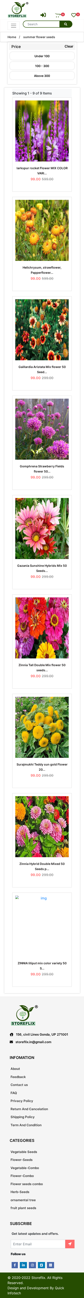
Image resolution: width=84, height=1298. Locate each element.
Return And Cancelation (29, 1109)
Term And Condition (26, 1125)
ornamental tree (23, 1200)
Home (12, 37)
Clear (69, 46)
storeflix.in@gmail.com (33, 1042)
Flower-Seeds (22, 1160)
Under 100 (42, 56)
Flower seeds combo (27, 1184)
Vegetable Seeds (24, 1152)
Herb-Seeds (20, 1192)
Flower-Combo (22, 1176)
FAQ (14, 1093)
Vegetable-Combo (25, 1168)
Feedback (18, 1077)
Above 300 (42, 76)
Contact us (19, 1085)
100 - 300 (42, 66)
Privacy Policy (22, 1101)
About (15, 1069)
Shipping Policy (23, 1117)
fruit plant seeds (23, 1208)
